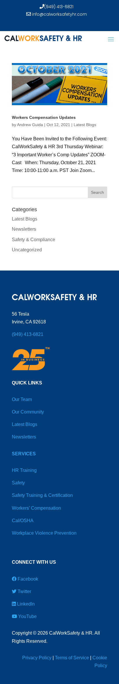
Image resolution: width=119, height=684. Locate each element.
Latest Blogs (85, 124)
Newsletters (24, 229)
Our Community (28, 411)
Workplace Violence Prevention (44, 533)
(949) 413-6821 (58, 7)
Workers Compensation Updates (44, 117)
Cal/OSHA (23, 520)
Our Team (22, 399)
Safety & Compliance (33, 239)
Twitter (23, 591)
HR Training (24, 470)
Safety (18, 482)
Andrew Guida (30, 124)
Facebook (27, 578)
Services (24, 453)
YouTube (27, 616)
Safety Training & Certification (42, 495)
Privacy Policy (36, 657)
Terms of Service (72, 657)
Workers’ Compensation (36, 508)
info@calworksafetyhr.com (59, 14)
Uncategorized (27, 249)
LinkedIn (25, 603)
